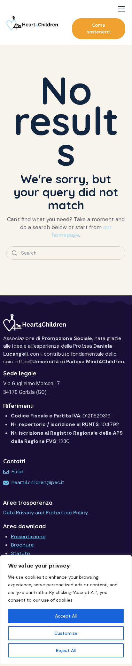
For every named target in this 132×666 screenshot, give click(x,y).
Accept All (66, 616)
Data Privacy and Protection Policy (45, 512)
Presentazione (28, 536)
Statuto (20, 553)
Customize (65, 633)
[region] (66, 609)
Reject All (66, 650)
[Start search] (14, 253)
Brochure (22, 544)
